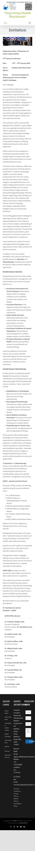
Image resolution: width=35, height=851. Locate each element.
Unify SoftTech (24, 823)
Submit (31, 741)
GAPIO (15, 821)
